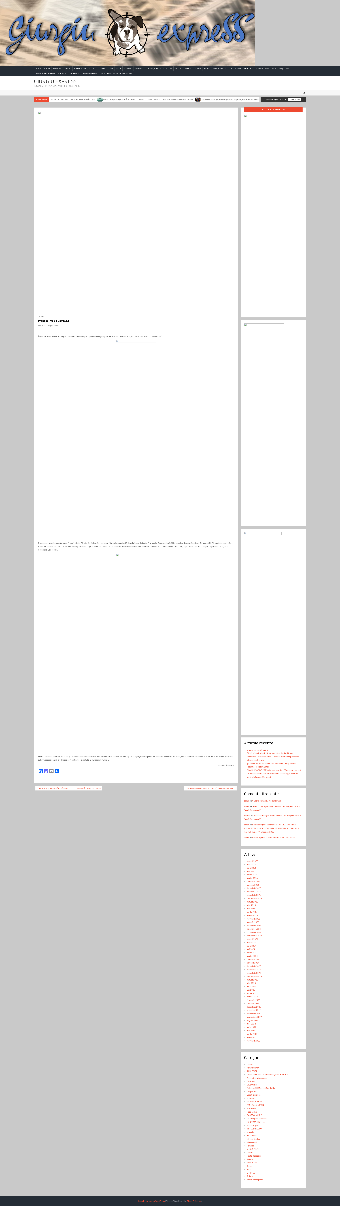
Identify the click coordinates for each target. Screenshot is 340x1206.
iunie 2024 (251, 946)
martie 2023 (252, 996)
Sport (118, 69)
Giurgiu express (55, 81)
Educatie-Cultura (105, 69)
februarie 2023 (253, 1000)
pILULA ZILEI (248, 69)
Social (68, 69)
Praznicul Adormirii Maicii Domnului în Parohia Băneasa (209, 788)
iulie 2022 (251, 1023)
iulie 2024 (251, 942)
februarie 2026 (253, 881)
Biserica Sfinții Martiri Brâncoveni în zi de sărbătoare (270, 753)
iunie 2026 (251, 868)
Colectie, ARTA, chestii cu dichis (159, 69)
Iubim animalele (219, 69)
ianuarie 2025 (253, 922)
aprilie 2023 (252, 993)
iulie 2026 (251, 864)
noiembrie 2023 (254, 969)
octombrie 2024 (254, 932)
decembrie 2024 (254, 925)
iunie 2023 (251, 986)
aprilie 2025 (252, 912)
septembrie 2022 (254, 1017)
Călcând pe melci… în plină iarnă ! (266, 801)
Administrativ (80, 69)
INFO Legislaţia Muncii (281, 69)
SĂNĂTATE (139, 69)
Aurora (247, 815)
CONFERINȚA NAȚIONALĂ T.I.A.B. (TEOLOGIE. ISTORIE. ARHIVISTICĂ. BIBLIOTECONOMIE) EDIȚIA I (93, 99)
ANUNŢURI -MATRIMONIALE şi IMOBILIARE (116, 73)
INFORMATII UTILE (256, 1122)
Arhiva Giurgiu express (45, 73)
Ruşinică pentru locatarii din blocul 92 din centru (273, 837)
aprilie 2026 (252, 874)
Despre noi (75, 73)
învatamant (252, 1135)
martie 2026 (252, 878)
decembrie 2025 (254, 888)
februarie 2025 (253, 919)
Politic (92, 69)
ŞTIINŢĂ (251, 1173)
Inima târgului (253, 1125)
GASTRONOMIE (235, 69)
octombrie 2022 (254, 1013)
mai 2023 (251, 990)
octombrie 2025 (254, 895)
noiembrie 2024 (254, 929)
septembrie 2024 (254, 935)
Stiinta (198, 69)
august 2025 (252, 902)
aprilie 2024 (252, 952)
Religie (207, 69)
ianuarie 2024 (253, 963)
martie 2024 (252, 956)
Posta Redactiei (254, 1156)
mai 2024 (251, 949)
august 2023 (252, 980)
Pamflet (188, 69)
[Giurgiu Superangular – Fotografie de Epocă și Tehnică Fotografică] (223, 99)
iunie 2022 (251, 1027)
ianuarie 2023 (253, 1003)
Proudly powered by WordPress (151, 1201)
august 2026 (252, 861)
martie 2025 (252, 915)
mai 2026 (251, 871)
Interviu (178, 69)
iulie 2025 (251, 905)
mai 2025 (251, 908)
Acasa (38, 69)
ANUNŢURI (252, 1071)
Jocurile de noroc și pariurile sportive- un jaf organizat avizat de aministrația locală (182, 99)
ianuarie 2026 (253, 885)
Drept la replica (253, 1095)
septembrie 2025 (254, 898)
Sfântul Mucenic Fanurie (257, 750)
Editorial (128, 69)
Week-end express (89, 73)
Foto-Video (62, 73)
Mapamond (252, 1142)
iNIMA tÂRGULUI (262, 69)
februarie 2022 (253, 1041)
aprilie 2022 (252, 1034)
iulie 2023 (251, 983)
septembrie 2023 (254, 976)
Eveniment (57, 69)
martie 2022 (252, 1037)
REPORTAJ (252, 1162)
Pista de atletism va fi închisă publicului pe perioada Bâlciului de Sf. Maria (70, 788)
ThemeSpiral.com (194, 1201)
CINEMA (251, 1081)
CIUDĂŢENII (252, 1084)
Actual (47, 69)
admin (40, 326)
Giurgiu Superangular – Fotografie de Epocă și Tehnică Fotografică (255, 99)
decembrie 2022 (254, 1007)
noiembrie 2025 (254, 891)
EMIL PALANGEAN (255, 1105)
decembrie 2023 (254, 966)
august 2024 (252, 939)
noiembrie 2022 (254, 1010)
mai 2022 (251, 1030)
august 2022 (252, 1020)
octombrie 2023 (254, 973)
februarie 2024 (253, 959)
